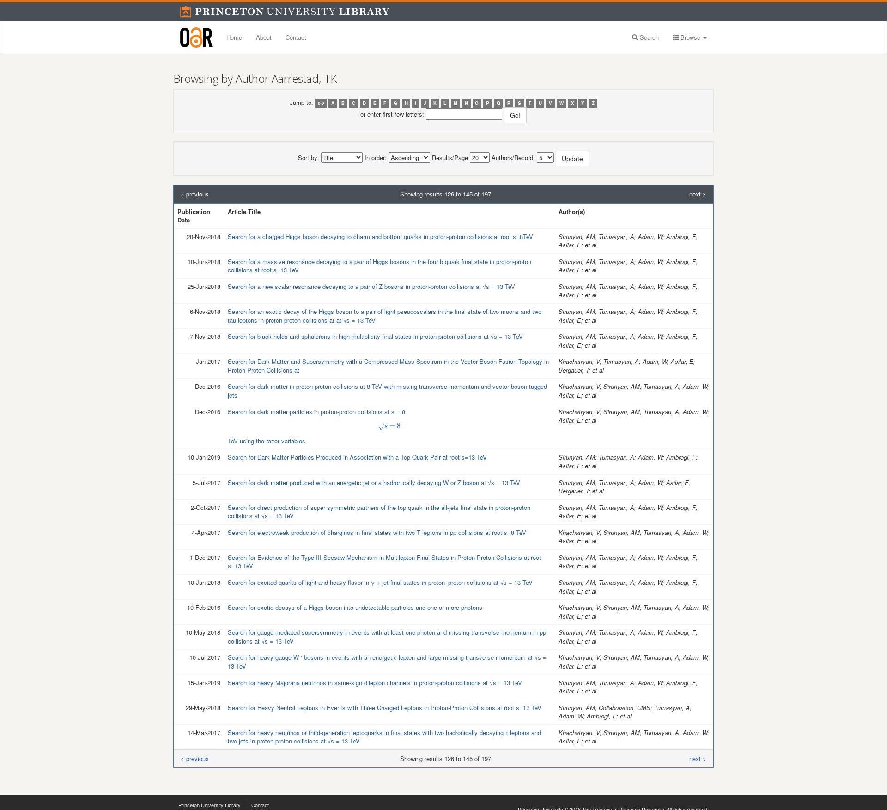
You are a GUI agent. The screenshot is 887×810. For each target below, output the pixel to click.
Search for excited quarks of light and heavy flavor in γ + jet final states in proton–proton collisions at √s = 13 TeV (380, 582)
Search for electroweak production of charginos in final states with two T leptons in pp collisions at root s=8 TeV (377, 532)
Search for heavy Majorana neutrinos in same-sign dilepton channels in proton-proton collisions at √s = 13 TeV (375, 682)
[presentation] (389, 426)
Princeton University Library (209, 805)
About (264, 37)
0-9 (321, 103)
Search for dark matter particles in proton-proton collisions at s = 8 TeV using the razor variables (316, 426)
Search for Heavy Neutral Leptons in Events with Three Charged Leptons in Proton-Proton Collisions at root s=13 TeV (384, 707)
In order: (376, 157)
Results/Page (450, 157)
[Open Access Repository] (196, 37)
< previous (195, 194)
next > (697, 194)
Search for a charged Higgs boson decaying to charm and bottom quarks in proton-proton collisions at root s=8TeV (380, 236)
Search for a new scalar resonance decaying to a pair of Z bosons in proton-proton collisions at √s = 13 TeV (371, 286)
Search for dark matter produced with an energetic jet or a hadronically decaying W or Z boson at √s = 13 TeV (374, 482)
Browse (690, 37)
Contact (296, 37)
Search (648, 37)
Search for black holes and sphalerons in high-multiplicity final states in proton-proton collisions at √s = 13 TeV (375, 336)
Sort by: (308, 157)
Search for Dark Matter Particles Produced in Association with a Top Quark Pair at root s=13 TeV (357, 457)
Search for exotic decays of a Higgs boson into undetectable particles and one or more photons (355, 607)
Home (234, 37)
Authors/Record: (513, 157)
